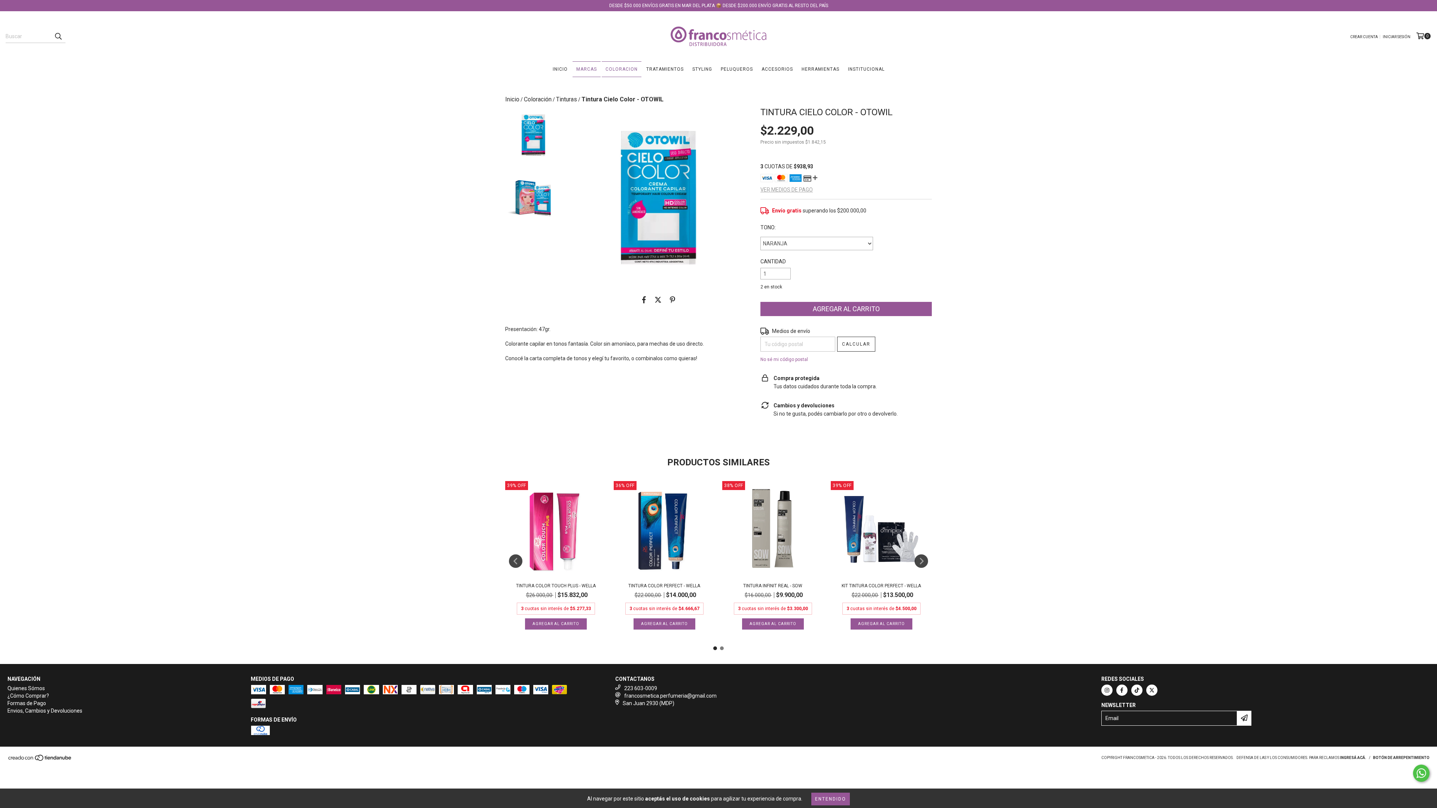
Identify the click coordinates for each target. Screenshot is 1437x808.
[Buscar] (58, 36)
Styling (702, 69)
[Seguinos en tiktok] (1136, 690)
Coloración (538, 99)
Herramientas (820, 69)
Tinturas (566, 99)
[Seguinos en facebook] (1122, 690)
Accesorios (777, 69)
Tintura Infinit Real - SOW (772, 585)
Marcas (586, 69)
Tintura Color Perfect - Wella (664, 585)
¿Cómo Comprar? (28, 696)
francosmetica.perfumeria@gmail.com (670, 696)
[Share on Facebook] (644, 299)
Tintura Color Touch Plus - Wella (556, 585)
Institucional (866, 69)
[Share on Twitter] (658, 299)
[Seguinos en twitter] (1151, 690)
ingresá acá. (1353, 758)
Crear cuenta (1364, 37)
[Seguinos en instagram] (1107, 690)
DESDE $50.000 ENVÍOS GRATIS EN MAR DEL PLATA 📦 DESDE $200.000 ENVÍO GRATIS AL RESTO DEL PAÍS (718, 5)
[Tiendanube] (40, 760)
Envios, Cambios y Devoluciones (44, 711)
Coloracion (621, 69)
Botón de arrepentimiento (1401, 758)
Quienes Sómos (26, 688)
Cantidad (773, 261)
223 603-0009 (640, 688)
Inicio (560, 69)
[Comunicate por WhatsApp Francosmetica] (1421, 773)
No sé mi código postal (784, 359)
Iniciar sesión (1396, 37)
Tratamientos (665, 69)
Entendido (830, 799)
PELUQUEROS (737, 69)
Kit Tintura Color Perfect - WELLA (881, 585)
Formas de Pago (26, 703)
